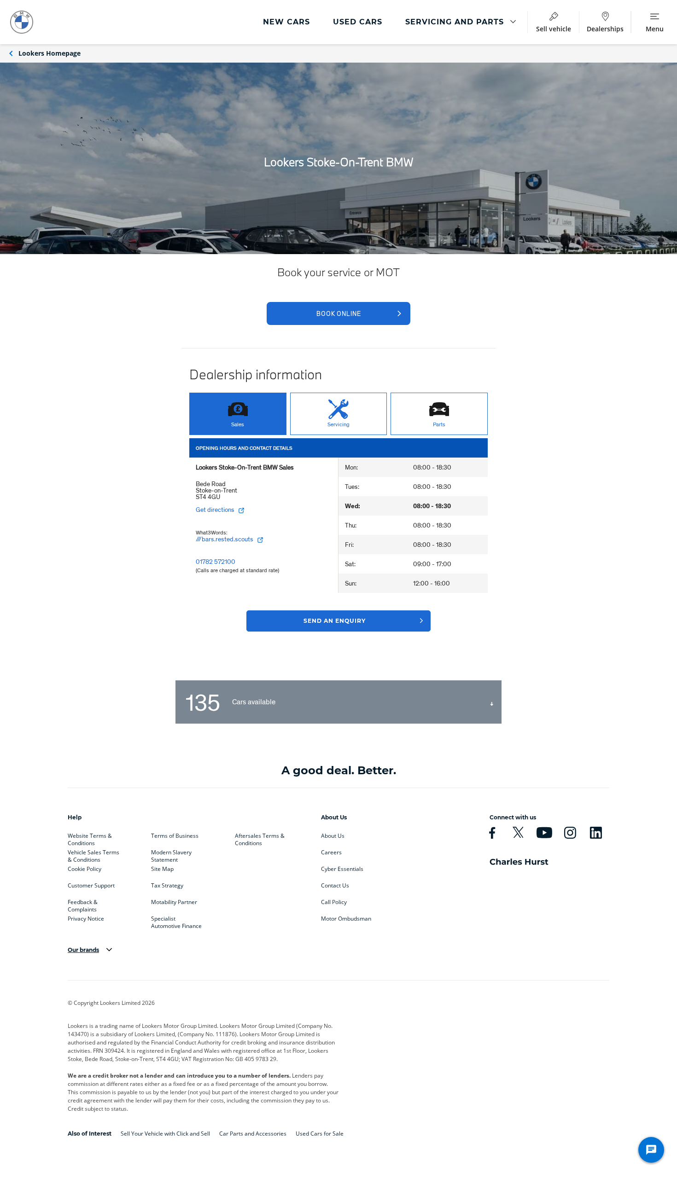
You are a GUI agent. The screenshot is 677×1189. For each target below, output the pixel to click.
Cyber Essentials (342, 869)
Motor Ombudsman (346, 918)
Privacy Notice (86, 918)
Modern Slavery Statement (171, 854)
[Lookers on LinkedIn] (596, 833)
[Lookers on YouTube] (544, 833)
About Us (332, 836)
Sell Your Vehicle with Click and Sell (165, 1133)
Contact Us (335, 885)
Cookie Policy (84, 869)
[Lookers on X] (518, 833)
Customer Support (91, 885)
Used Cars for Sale (320, 1133)
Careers (331, 852)
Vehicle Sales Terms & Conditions (93, 854)
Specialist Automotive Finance (176, 920)
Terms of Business (174, 836)
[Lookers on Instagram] (570, 833)
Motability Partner (174, 902)
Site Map (162, 869)
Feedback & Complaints (83, 904)
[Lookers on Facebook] (492, 833)
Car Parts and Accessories (252, 1133)
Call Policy (334, 902)
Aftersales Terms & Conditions (260, 837)
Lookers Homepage (49, 53)
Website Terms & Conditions (90, 837)
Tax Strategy (167, 885)
